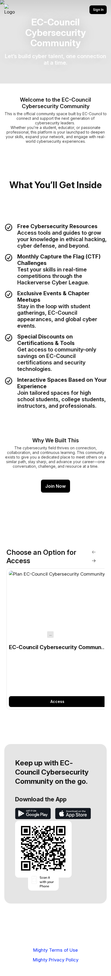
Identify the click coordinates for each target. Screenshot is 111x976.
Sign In (98, 10)
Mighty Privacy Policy (55, 959)
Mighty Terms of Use (55, 950)
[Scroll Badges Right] (93, 560)
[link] (57, 639)
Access (57, 701)
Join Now (55, 486)
